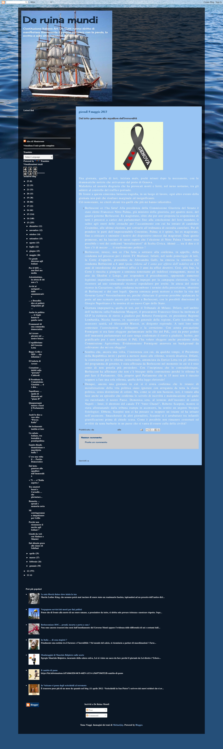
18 (28, 201)
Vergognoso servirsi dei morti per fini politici (61, 609)
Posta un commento (96, 442)
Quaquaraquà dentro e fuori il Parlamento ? (36, 406)
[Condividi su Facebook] (155, 429)
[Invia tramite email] (147, 429)
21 (28, 189)
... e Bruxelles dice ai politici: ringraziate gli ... (37, 304)
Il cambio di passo (49, 670)
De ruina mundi (60, 19)
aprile (32, 553)
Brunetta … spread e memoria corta (37, 504)
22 (28, 185)
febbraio (33, 561)
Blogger (138, 724)
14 (28, 218)
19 (28, 197)
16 (28, 210)
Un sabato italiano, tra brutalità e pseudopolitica (36, 436)
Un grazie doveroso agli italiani (36, 261)
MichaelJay (118, 724)
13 (28, 222)
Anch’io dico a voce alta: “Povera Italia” (35, 418)
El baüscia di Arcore (35, 362)
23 (28, 181)
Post (90, 710)
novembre (34, 230)
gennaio (33, 565)
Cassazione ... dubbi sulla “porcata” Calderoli (35, 371)
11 (28, 575)
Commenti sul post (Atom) (104, 460)
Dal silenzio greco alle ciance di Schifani (37, 545)
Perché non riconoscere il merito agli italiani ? (36, 525)
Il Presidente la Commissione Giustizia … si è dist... (36, 383)
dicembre (34, 226)
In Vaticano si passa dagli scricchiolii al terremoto (63, 685)
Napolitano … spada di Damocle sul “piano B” (35, 394)
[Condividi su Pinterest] (158, 429)
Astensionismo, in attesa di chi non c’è (37, 279)
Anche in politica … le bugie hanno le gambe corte (36, 316)
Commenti (93, 715)
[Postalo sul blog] (149, 429)
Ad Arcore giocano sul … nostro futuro (36, 336)
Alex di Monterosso (35, 141)
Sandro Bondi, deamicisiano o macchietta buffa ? (37, 448)
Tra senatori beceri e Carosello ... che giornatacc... (35, 491)
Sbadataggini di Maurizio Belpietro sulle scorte (62, 655)
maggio (33, 255)
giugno (32, 250)
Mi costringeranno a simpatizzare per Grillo (37, 514)
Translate (45, 161)
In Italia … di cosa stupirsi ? (54, 639)
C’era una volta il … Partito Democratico (36, 459)
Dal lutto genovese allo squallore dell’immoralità (36, 471)
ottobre (33, 234)
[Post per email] (141, 429)
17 (28, 206)
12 (28, 570)
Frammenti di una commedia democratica (37, 326)
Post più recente (91, 454)
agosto (32, 242)
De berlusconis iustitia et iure (36, 428)
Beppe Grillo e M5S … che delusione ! (35, 354)
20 (28, 193)
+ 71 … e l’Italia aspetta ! (36, 481)
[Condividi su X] (152, 429)
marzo (32, 557)
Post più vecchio (186, 454)
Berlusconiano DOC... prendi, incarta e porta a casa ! (65, 624)
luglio (32, 246)
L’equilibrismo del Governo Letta (35, 345)
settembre (34, 238)
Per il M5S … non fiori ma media (35, 270)
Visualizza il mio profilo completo (39, 145)
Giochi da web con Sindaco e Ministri (36, 536)
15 (28, 214)
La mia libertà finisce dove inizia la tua (59, 594)
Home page (138, 454)
